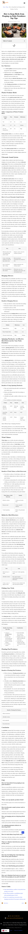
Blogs (7, 7)
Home (4, 7)
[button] (24, 3)
